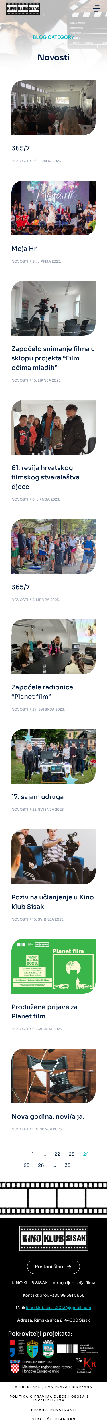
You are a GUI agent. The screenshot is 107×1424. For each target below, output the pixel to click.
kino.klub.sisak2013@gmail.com (58, 1307)
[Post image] (53, 107)
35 (67, 1165)
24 (86, 1154)
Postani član (49, 1267)
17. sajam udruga (37, 797)
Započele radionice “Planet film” (42, 692)
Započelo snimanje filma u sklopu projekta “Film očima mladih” (53, 358)
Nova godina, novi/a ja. (47, 1116)
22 (57, 1154)
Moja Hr (24, 249)
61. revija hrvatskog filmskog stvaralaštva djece (45, 477)
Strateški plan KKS (54, 1419)
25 (26, 1165)
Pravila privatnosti (53, 1410)
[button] (96, 8)
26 (41, 1165)
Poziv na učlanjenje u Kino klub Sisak (52, 902)
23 (71, 1154)
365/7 (20, 148)
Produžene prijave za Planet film (44, 1011)
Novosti (19, 161)
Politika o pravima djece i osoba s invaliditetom (49, 1398)
